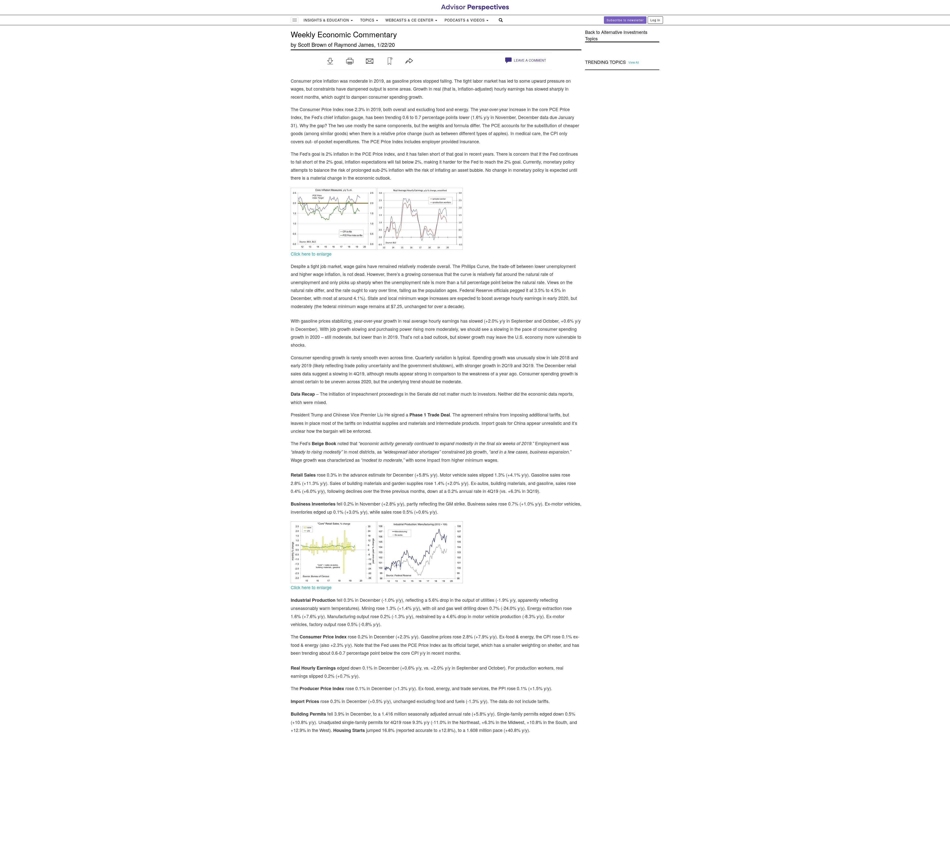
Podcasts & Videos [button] (465, 20)
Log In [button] (655, 20)
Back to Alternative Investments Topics (616, 35)
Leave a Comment (529, 60)
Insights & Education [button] (327, 20)
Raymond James (354, 44)
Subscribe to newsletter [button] (625, 20)
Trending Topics (605, 62)
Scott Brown (312, 44)
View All (633, 62)
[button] (330, 61)
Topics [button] (368, 20)
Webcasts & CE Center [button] (410, 20)
